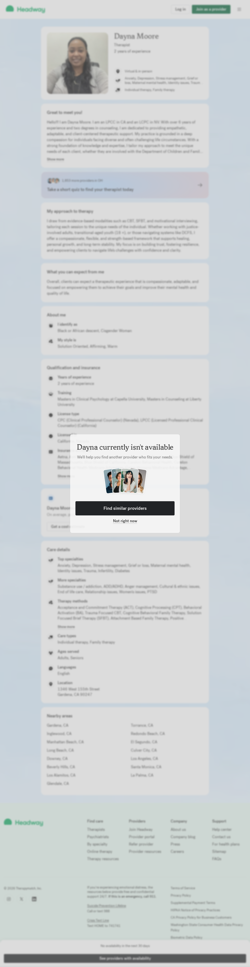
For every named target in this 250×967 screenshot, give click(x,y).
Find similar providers (125, 508)
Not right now (125, 520)
